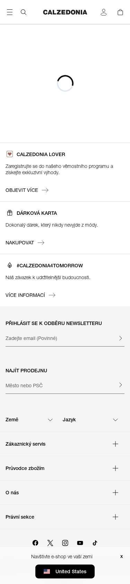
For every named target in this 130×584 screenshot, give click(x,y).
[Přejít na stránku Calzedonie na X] (50, 542)
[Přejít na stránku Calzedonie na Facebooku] (35, 542)
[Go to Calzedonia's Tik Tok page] (95, 542)
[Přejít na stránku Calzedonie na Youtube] (80, 542)
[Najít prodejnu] (120, 385)
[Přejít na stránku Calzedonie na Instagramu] (65, 542)
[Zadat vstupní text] (120, 338)
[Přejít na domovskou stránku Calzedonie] (65, 12)
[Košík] (120, 12)
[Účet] (103, 12)
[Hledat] (23, 12)
